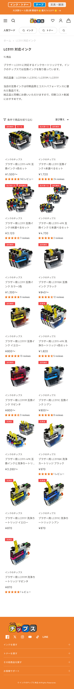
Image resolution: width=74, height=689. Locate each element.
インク (30, 30)
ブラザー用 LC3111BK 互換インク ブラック (52, 284)
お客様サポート (12, 671)
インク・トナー (19, 4)
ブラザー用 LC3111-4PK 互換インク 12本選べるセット (53, 225)
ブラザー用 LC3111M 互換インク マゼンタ (20, 402)
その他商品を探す (13, 662)
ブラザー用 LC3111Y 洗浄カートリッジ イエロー (20, 520)
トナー (50, 30)
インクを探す (10, 644)
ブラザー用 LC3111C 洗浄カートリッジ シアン (53, 520)
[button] (5, 21)
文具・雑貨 (57, 4)
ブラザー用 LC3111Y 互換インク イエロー (20, 343)
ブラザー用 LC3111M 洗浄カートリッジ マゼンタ (20, 579)
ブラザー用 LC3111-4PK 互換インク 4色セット (19, 166)
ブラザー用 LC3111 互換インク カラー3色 (19, 284)
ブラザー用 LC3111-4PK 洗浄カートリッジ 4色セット (53, 343)
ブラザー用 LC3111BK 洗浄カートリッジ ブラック (52, 461)
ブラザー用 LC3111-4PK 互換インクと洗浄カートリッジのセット (20, 461)
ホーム (7, 40)
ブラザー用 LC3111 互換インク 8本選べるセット (19, 225)
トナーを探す (10, 653)
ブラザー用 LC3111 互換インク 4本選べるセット (52, 166)
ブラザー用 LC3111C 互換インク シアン (53, 402)
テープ (39, 4)
